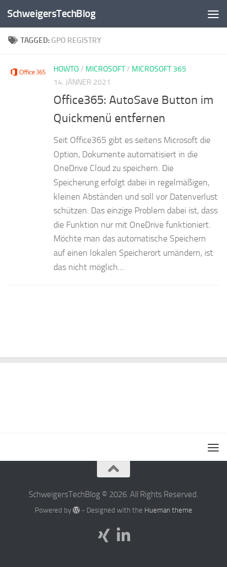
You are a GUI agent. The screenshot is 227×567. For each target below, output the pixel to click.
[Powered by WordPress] (76, 510)
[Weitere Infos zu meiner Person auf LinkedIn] (123, 535)
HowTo (66, 69)
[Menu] (213, 13)
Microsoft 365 (159, 69)
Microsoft (105, 69)
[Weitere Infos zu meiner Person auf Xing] (103, 535)
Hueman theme (168, 510)
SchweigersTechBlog (51, 13)
